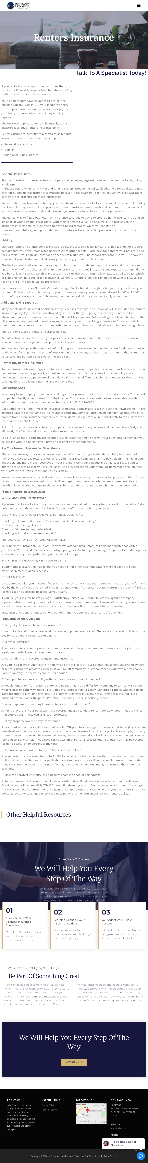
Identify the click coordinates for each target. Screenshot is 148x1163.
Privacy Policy (47, 1105)
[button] (74, 1062)
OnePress (89, 1156)
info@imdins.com (119, 1128)
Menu (138, 5)
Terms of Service (49, 1109)
